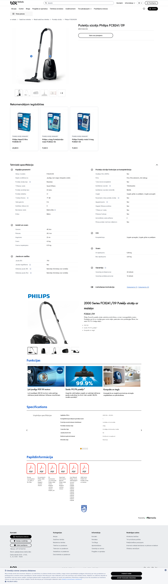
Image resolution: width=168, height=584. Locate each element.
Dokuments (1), (132, 287)
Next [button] (138, 371)
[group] (130, 3)
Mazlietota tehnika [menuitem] (59, 542)
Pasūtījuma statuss (101, 9)
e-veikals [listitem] (13, 19)
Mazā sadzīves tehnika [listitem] (41, 19)
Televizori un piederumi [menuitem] (60, 548)
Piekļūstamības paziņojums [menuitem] (135, 542)
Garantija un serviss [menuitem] (98, 548)
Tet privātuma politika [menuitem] (133, 539)
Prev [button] (29, 371)
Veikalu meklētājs (22, 541)
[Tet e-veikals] (17, 2)
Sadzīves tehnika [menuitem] (58, 539)
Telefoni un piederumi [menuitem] (60, 545)
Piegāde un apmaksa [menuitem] (39, 9)
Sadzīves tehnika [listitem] (25, 19)
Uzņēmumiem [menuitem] (71, 9)
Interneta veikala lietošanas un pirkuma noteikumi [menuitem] (142, 545)
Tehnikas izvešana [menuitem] (56, 9)
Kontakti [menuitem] (120, 3)
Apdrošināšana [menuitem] (96, 545)
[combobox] (166, 570)
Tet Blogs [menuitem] (95, 542)
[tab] (84, 227)
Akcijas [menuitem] (13, 9)
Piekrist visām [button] (126, 573)
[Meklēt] (46, 3)
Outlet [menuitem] (21, 9)
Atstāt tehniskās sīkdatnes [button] (126, 578)
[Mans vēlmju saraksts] (144, 9)
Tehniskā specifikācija (21, 164)
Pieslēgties (152, 3)
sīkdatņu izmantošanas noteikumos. (72, 579)
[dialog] (84, 576)
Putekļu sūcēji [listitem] (57, 19)
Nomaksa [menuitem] (94, 539)
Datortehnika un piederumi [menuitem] (61, 554)
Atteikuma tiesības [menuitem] (132, 536)
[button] (140, 3)
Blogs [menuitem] (28, 9)
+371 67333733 (20, 549)
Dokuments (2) (143, 287)
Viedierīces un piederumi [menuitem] (61, 551)
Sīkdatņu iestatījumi (132, 548)
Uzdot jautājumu (22, 545)
